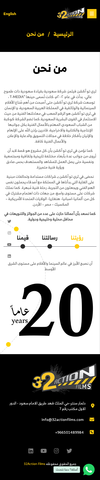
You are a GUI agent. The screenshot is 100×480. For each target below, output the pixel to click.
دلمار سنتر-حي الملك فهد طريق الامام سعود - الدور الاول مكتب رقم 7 (48, 405)
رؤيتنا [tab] (77, 237)
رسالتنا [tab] (49, 237)
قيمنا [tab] (23, 237)
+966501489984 (69, 432)
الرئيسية (63, 34)
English (9, 13)
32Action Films (34, 464)
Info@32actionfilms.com (63, 419)
